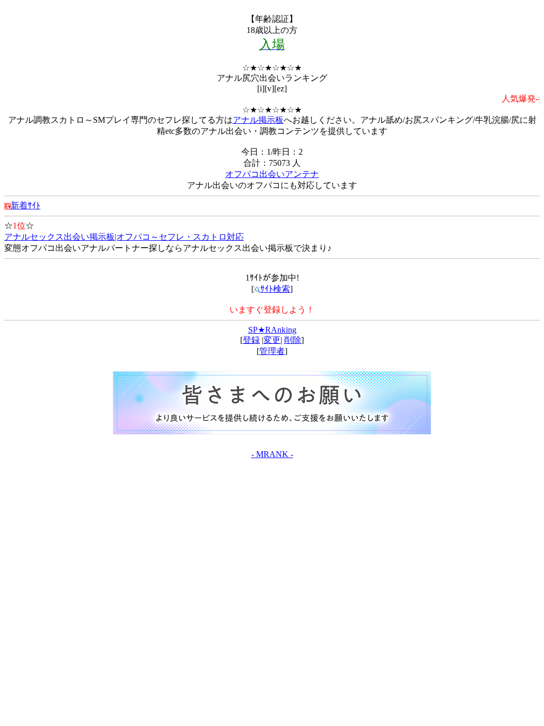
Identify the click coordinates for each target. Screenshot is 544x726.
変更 (272, 339)
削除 (292, 339)
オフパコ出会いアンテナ (272, 174)
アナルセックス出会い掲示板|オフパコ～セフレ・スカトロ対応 (124, 236)
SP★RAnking (272, 329)
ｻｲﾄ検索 (275, 288)
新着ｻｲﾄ (25, 205)
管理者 (272, 351)
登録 (251, 339)
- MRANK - (272, 454)
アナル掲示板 (258, 119)
